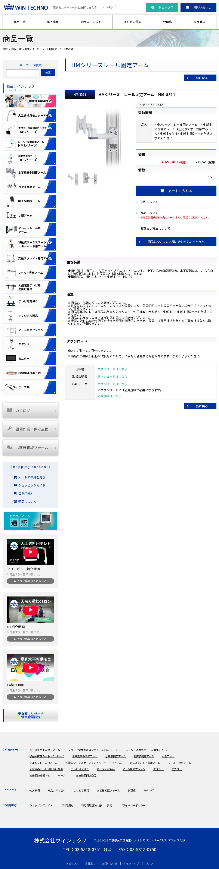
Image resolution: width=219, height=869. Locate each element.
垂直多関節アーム (144, 756)
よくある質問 (132, 22)
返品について (149, 213)
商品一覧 (19, 22)
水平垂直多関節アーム (85, 756)
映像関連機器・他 (40, 775)
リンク (149, 863)
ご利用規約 (25, 493)
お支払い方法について (155, 228)
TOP (5, 49)
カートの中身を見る (31, 477)
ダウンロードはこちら (112, 369)
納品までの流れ (91, 22)
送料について (149, 201)
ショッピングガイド (31, 485)
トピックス (165, 7)
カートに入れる (180, 191)
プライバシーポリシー (133, 805)
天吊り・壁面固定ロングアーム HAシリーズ (93, 750)
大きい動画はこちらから (32, 581)
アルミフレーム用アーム (44, 762)
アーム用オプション (134, 769)
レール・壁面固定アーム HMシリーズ (147, 750)
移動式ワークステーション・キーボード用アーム (93, 762)
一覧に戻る (200, 78)
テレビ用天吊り (80, 769)
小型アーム (168, 756)
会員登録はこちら (109, 396)
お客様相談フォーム (32, 447)
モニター (177, 769)
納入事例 (53, 22)
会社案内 (200, 22)
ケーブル (63, 775)
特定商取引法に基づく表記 (96, 805)
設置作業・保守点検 (32, 429)
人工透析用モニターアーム (45, 750)
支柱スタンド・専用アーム (145, 762)
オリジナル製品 (106, 769)
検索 (48, 72)
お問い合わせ (202, 7)
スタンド (158, 769)
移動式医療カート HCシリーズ (47, 756)
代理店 (167, 22)
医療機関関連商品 (86, 775)
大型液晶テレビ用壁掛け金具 (46, 769)
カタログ (23, 410)
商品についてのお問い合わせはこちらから (176, 241)
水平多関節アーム (115, 756)
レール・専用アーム (179, 762)
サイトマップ (131, 863)
